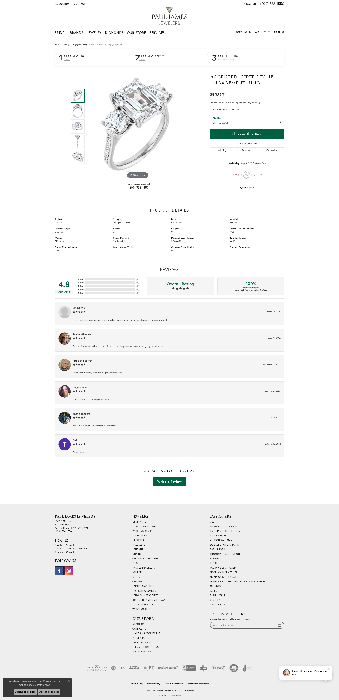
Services (157, 32)
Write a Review (169, 481)
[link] (79, 4)
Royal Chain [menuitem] (218, 535)
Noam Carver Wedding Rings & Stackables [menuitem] (237, 581)
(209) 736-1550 (139, 187)
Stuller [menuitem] (215, 599)
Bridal (60, 32)
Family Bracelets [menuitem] (143, 586)
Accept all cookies (49, 691)
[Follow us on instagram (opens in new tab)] (68, 570)
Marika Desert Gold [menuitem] (223, 567)
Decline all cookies (25, 691)
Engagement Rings (80, 44)
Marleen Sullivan (82, 361)
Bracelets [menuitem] (138, 544)
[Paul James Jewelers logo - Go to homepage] (169, 16)
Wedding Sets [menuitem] (141, 609)
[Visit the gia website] (118, 668)
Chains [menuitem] (136, 554)
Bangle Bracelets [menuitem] (143, 567)
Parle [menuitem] (213, 590)
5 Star (81, 279)
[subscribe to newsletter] (279, 625)
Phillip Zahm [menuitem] (218, 595)
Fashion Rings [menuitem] (141, 535)
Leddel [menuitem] (214, 563)
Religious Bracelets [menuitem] (145, 595)
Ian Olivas (79, 308)
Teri (75, 440)
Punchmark (175, 695)
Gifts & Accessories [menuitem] (145, 558)
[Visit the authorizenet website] (233, 668)
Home (57, 44)
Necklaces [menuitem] (139, 521)
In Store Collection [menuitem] (223, 526)
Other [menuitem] (136, 577)
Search (67, 59)
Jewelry (94, 32)
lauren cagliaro (82, 413)
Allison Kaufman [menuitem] (221, 540)
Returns (246, 150)
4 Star (81, 282)
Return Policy (141, 637)
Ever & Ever (176, 222)
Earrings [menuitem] (138, 540)
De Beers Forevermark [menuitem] (224, 544)
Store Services (142, 642)
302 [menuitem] (212, 521)
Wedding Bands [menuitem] (142, 531)
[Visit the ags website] (97, 668)
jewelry (66, 44)
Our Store (136, 32)
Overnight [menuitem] (217, 586)
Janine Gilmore (82, 334)
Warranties (271, 150)
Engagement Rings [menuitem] (144, 526)
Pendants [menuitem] (138, 549)
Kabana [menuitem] (214, 558)
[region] (138, 126)
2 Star (81, 289)
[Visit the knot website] (217, 668)
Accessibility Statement (197, 683)
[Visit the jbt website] (148, 668)
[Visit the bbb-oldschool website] (203, 668)
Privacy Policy (142, 651)
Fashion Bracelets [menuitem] (144, 604)
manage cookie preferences (34, 684)
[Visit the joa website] (248, 668)
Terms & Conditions (145, 647)
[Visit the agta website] (134, 668)
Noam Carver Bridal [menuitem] (223, 577)
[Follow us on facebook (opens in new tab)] (59, 570)
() (137, 279)
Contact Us (140, 628)
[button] (62, 4)
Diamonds (114, 32)
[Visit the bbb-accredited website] (189, 668)
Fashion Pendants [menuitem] (144, 590)
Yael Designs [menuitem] (218, 604)
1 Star (81, 293)
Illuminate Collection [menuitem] (225, 554)
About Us (138, 624)
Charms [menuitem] (137, 581)
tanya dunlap (80, 387)
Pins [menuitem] (135, 563)
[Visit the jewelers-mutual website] (168, 668)
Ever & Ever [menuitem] (217, 549)
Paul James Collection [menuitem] (225, 531)
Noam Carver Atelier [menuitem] (223, 572)
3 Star (81, 286)
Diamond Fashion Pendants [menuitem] (150, 599)
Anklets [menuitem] (137, 572)
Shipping (221, 150)
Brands (76, 32)
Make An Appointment (146, 633)
